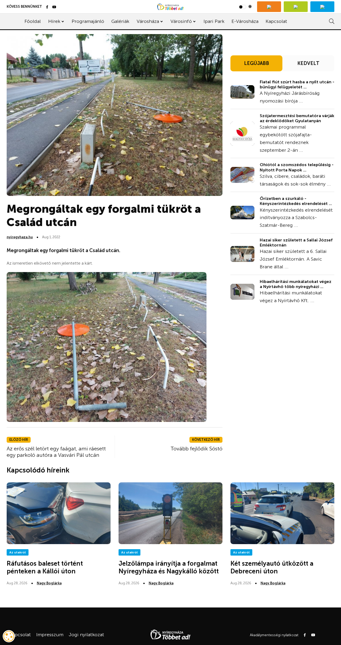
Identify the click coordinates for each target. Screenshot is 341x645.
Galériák (120, 21)
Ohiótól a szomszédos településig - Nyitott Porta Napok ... (297, 167)
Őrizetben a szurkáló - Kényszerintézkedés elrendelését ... (296, 201)
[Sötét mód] (245, 6)
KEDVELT (308, 63)
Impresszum (49, 635)
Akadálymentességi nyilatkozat (274, 635)
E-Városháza (245, 21)
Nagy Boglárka (49, 583)
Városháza (148, 21)
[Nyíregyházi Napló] (296, 6)
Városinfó (181, 21)
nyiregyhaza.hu (20, 237)
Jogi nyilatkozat (86, 635)
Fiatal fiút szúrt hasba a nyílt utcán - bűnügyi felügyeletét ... (297, 84)
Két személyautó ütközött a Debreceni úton (271, 567)
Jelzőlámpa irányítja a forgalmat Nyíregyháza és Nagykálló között (169, 567)
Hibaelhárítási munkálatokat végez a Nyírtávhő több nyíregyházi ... (295, 284)
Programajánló (88, 21)
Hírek (54, 21)
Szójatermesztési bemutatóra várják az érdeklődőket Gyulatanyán (297, 118)
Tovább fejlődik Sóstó (196, 448)
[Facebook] (47, 7)
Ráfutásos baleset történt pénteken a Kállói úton (45, 567)
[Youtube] (54, 7)
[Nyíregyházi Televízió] (269, 6)
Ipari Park (214, 21)
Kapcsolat (276, 21)
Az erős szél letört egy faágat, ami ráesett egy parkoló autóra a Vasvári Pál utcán (56, 451)
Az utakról (17, 552)
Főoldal (33, 21)
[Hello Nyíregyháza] (322, 6)
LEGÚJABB (256, 63)
